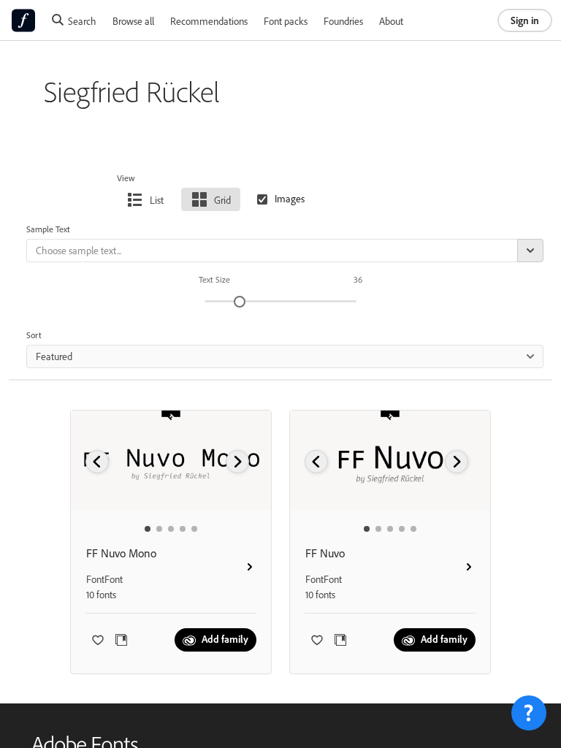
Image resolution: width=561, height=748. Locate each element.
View (126, 177)
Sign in (525, 20)
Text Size (214, 279)
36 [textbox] (358, 279)
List (157, 200)
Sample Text (48, 229)
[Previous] (97, 461)
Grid (222, 200)
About (391, 21)
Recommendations (209, 21)
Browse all (133, 21)
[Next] (237, 461)
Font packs (286, 21)
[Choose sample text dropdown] (530, 250)
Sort (34, 334)
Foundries (343, 21)
